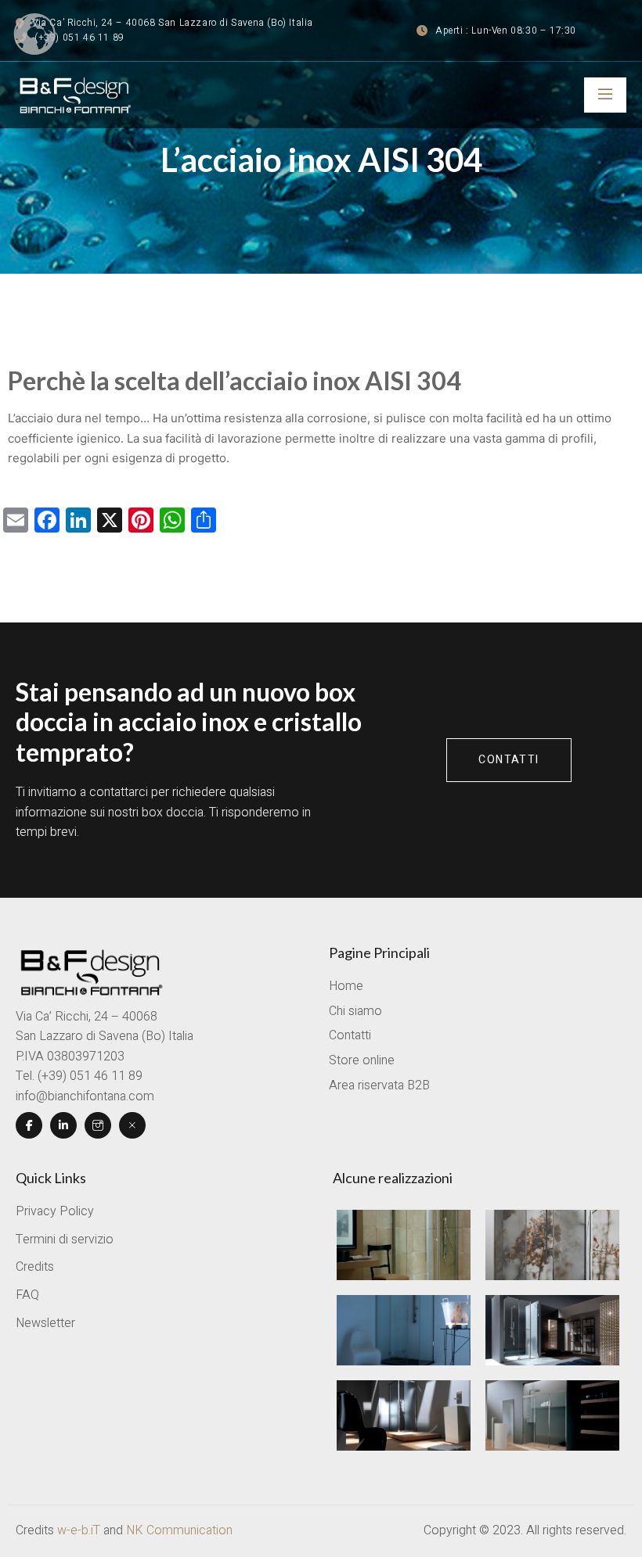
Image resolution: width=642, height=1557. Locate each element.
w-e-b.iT (78, 1530)
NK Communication (179, 1530)
